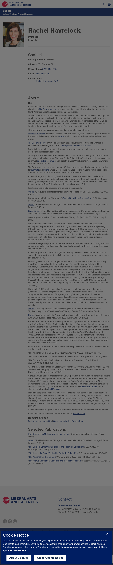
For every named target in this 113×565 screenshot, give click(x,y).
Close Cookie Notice (50, 557)
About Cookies (18, 557)
